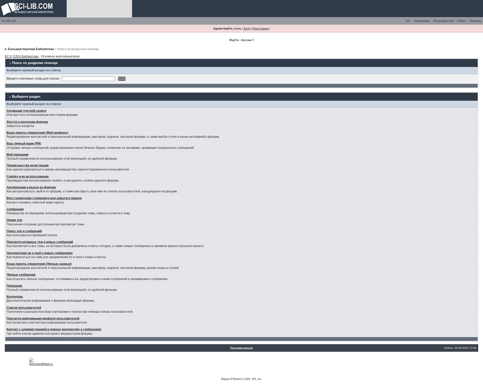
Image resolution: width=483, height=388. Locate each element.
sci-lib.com (9, 21)
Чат (408, 21)
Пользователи (443, 21)
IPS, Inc (256, 378)
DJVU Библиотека (25, 56)
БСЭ (8, 56)
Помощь (475, 21)
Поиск (461, 21)
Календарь (422, 21)
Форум (225, 378)
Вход (247, 28)
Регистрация (260, 28)
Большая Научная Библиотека (31, 49)
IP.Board (235, 378)
